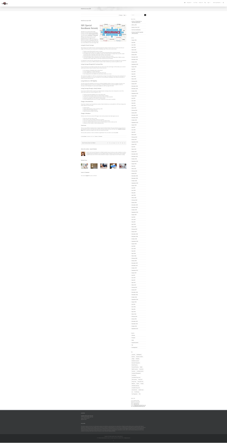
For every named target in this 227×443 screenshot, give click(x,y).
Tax (132, 345)
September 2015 (135, 328)
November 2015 (135, 323)
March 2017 (134, 285)
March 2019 (134, 226)
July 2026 (133, 42)
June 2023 (134, 129)
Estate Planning (134, 364)
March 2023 (134, 134)
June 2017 (134, 277)
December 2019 (135, 205)
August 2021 (134, 163)
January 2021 (134, 173)
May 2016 (133, 309)
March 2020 (134, 197)
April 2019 (134, 224)
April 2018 (134, 253)
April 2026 (134, 47)
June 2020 (134, 190)
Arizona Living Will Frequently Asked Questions (137, 33)
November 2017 (135, 265)
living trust (140, 379)
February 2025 (134, 81)
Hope (133, 340)
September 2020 (135, 183)
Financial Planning (135, 367)
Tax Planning (136, 391)
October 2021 (134, 158)
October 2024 (134, 91)
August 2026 (134, 40)
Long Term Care (140, 381)
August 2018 (134, 243)
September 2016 (135, 299)
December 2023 (135, 115)
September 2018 (135, 241)
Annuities (133, 354)
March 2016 (134, 314)
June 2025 (134, 71)
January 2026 (134, 54)
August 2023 (134, 124)
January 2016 (134, 318)
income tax (141, 369)
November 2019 (135, 207)
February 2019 (134, 229)
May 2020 (133, 192)
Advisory (133, 335)
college (133, 358)
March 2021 (134, 168)
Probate (142, 383)
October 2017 (134, 268)
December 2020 (135, 175)
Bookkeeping (139, 354)
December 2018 (135, 234)
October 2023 (134, 120)
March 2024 (134, 107)
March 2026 (134, 49)
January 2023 (134, 139)
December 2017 (135, 263)
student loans (141, 389)
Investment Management (136, 373)
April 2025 (134, 76)
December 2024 (135, 86)
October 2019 (134, 209)
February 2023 (134, 137)
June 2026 (134, 44)
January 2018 (134, 260)
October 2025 (134, 61)
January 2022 (134, 151)
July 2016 (133, 304)
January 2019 (134, 231)
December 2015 (135, 321)
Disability (137, 358)
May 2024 (133, 103)
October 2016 (134, 297)
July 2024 (133, 98)
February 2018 (134, 258)
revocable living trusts (136, 387)
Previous (120, 15)
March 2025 (134, 78)
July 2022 (133, 146)
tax (132, 391)
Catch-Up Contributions (136, 29)
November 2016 (135, 294)
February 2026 (134, 52)
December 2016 (135, 292)
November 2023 (135, 117)
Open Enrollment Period (93, 33)
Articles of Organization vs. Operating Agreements (137, 22)
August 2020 (134, 185)
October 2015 (134, 326)
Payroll (137, 383)
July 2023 (133, 127)
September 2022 (135, 141)
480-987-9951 (136, 404)
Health (141, 367)
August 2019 (134, 214)
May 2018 (133, 251)
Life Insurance (134, 379)
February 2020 (134, 200)
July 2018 (133, 246)
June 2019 (134, 219)
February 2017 (134, 287)
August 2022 (134, 144)
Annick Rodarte (84, 136)
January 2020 (134, 202)
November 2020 (135, 178)
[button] (223, 2)
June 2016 (134, 306)
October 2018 (134, 238)
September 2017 (135, 270)
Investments (134, 375)
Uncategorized (134, 347)
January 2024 (134, 112)
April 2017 (134, 282)
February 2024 (134, 110)
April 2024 (134, 105)
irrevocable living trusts (136, 377)
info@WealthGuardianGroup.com (140, 405)
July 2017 (133, 275)
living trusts (134, 381)
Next (124, 15)
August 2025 (134, 66)
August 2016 (134, 301)
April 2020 (134, 195)
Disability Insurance (135, 360)
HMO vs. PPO (134, 24)
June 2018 (134, 248)
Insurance (133, 371)
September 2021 (135, 161)
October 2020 (134, 180)
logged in (87, 175)
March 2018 (134, 255)
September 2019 (135, 212)
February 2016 (134, 316)
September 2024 (135, 93)
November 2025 (135, 59)
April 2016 (134, 311)
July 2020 (133, 188)
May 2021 (133, 166)
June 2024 (134, 100)
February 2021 (134, 171)
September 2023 (135, 122)
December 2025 (135, 57)
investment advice (140, 371)
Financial (96, 136)
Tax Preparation (134, 393)
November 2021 (135, 156)
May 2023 (133, 132)
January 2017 (134, 289)
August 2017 (134, 272)
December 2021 (135, 154)
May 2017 (133, 280)
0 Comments (100, 136)
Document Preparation (136, 362)
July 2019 (133, 217)
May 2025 (133, 74)
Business (133, 356)
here (117, 132)
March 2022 (134, 149)
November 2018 (135, 236)
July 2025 (133, 69)
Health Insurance (135, 369)
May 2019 (133, 221)
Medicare (133, 383)
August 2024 (134, 95)
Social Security (134, 389)
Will (139, 393)
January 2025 (134, 83)
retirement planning (135, 385)
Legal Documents (135, 342)
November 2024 (135, 88)
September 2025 (135, 64)
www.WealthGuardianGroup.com (139, 406)
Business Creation (139, 356)
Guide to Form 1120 (135, 27)
